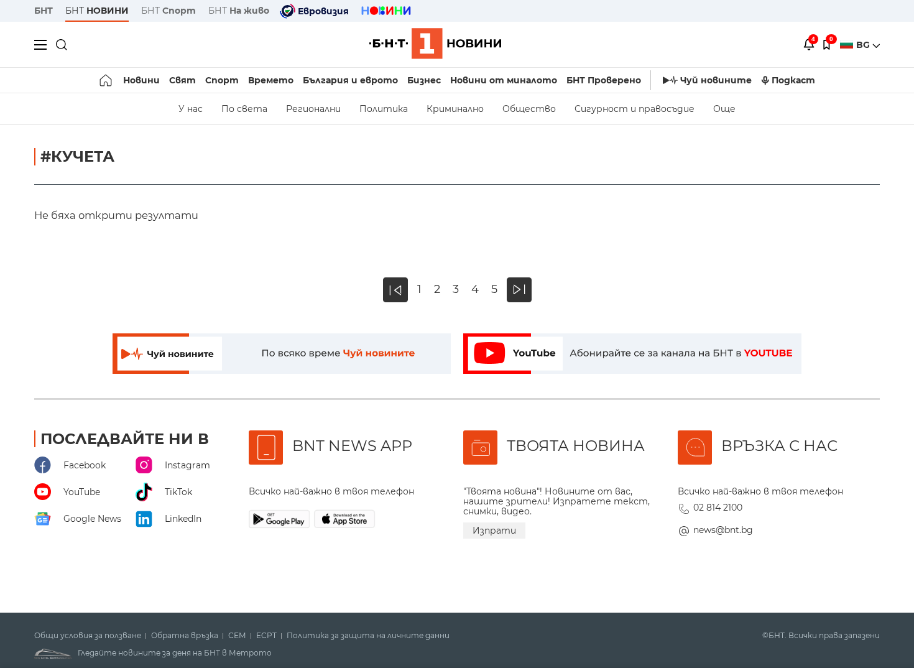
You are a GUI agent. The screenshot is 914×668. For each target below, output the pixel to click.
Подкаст (793, 80)
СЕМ (237, 635)
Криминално (455, 108)
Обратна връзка (184, 635)
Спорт (222, 80)
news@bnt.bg (723, 530)
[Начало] (106, 80)
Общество (529, 108)
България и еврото (350, 80)
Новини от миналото (503, 80)
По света (244, 108)
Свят (182, 80)
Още (724, 108)
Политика (383, 108)
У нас (190, 108)
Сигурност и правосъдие (635, 108)
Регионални (313, 108)
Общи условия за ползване (87, 635)
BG (864, 44)
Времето (270, 80)
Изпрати (494, 530)
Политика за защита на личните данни (368, 635)
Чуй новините (716, 80)
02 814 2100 (717, 508)
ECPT (266, 635)
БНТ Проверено (603, 80)
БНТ (43, 10)
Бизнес (424, 80)
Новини (141, 80)
